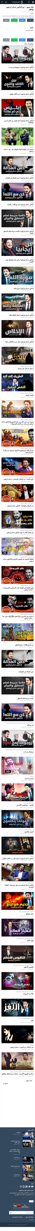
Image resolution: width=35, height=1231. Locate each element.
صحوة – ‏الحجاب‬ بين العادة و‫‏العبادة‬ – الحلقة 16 (14, 1151)
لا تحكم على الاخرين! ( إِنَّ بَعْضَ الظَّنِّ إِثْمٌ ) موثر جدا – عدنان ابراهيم (18, 617)
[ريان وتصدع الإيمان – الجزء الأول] (28, 1143)
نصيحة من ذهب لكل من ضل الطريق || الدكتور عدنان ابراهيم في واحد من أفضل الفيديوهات (17, 423)
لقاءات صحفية (31, 883)
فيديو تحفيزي (31, 366)
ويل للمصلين (17, 1174)
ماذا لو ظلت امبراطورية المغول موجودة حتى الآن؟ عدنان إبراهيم (18, 451)
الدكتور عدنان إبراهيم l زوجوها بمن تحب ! (21, 67)
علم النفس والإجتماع (17, 965)
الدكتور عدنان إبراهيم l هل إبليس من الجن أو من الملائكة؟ (19, 121)
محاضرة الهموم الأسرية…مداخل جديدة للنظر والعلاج (18, 1074)
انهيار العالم (30, 940)
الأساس (18, 1132)
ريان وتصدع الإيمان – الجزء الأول (15, 1141)
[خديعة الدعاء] (28, 1160)
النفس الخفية (30, 395)
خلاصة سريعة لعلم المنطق (25, 698)
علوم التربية (24, 1071)
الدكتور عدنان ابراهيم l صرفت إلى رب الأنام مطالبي (18, 858)
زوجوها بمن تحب (28, 752)
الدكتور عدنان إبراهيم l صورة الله (24, 288)
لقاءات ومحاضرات (17, 1071)
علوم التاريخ (19, 938)
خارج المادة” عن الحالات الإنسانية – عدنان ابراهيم (19, 479)
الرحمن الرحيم (29, 778)
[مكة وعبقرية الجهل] (28, 1168)
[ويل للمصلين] (28, 1177)
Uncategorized (30, 722)
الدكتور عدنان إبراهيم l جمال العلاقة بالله (21, 315)
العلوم (25, 829)
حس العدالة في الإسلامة (26, 672)
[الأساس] (28, 1135)
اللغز (32, 1020)
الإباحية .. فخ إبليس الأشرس (25, 805)
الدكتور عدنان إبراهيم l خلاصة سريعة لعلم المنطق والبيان (19, 232)
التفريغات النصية (21, 722)
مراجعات (32, 856)
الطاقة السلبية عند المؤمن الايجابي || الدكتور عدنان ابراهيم (18, 560)
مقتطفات (26, 366)
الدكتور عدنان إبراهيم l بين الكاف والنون (22, 94)
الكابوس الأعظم (29, 967)
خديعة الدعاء (17, 1157)
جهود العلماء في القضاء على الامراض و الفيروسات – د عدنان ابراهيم (18, 589)
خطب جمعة (15, 722)
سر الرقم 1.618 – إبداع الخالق (24, 645)
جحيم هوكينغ (30, 914)
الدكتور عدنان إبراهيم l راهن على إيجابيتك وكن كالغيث (19, 261)
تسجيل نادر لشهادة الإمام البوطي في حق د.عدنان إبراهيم (19, 150)
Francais (31, 803)
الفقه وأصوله (23, 991)
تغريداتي (31, 1219)
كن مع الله (30, 725)
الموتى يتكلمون (29, 832)
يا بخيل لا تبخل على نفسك (26, 368)
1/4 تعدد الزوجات (28, 994)
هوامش (32, 65)
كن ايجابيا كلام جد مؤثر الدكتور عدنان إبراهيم (20, 532)
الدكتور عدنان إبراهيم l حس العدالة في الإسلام (20, 178)
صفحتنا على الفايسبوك (17, 1217)
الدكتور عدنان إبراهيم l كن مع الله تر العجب (20, 204)
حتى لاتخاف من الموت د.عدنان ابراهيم (22, 1047)
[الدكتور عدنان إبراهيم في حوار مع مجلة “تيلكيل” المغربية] (17, 872)
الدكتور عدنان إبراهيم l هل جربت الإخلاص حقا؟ (19, 342)
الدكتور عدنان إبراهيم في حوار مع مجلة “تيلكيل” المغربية (19, 886)
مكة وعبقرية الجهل (15, 1166)
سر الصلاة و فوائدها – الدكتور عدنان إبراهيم (20, 506)
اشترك (31, 1201)
